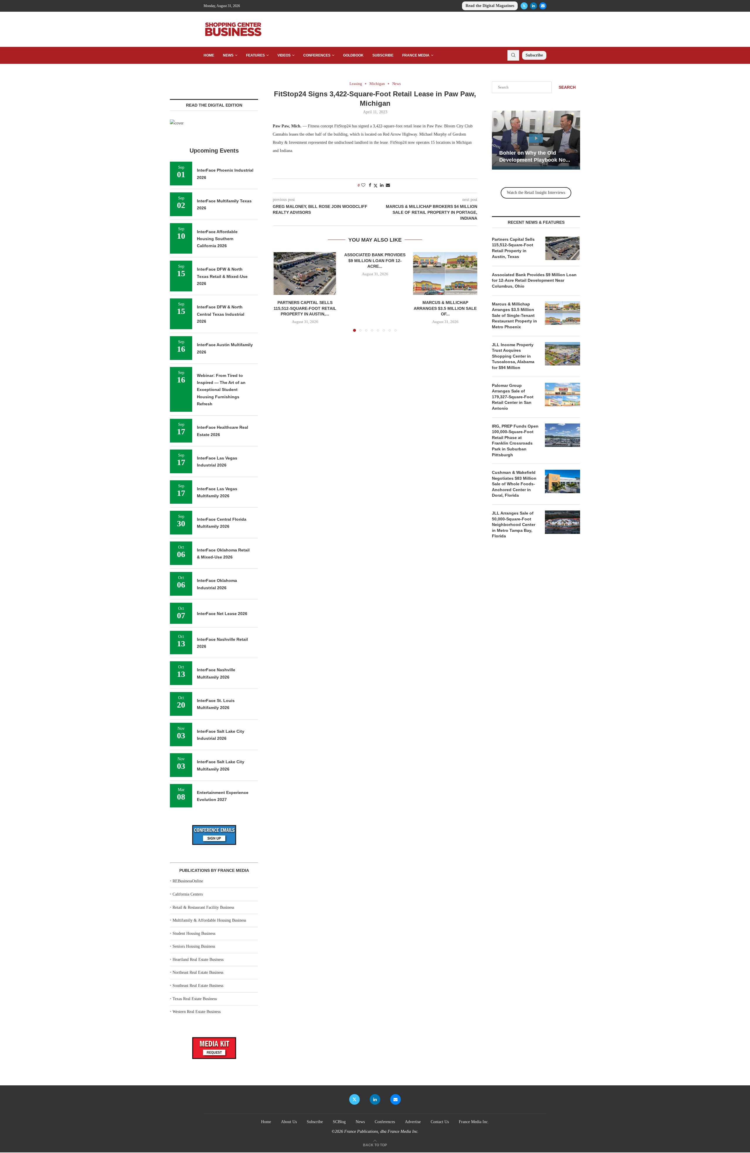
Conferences (316, 55)
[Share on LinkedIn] (381, 185)
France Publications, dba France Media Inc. (381, 1131)
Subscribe (382, 55)
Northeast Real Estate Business (198, 972)
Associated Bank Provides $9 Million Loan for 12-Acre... (374, 260)
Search (567, 87)
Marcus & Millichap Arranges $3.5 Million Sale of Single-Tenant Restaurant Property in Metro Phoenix (514, 315)
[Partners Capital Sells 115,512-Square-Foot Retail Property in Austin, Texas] (305, 273)
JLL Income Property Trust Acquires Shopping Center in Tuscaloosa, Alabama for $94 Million (513, 356)
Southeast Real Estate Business (198, 985)
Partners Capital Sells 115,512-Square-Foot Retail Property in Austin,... (305, 308)
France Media (415, 55)
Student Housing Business (194, 933)
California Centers (188, 894)
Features (255, 55)
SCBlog (339, 1122)
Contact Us (440, 1122)
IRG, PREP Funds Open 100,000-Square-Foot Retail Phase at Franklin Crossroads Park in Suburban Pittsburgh (515, 440)
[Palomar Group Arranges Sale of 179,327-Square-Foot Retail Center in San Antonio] (562, 394)
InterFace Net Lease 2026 (222, 613)
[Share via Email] (388, 185)
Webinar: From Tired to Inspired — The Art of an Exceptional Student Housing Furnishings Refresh (221, 389)
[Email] (542, 5)
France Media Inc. (474, 1122)
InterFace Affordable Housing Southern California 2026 (217, 238)
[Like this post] (363, 185)
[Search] (513, 55)
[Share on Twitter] (376, 185)
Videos (284, 55)
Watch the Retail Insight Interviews (536, 192)
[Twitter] (524, 5)
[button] (281, 292)
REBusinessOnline (188, 881)
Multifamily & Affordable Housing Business (209, 920)
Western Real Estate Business (197, 1011)
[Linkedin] (533, 5)
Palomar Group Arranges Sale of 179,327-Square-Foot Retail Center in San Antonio (512, 397)
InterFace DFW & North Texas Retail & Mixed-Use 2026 (222, 276)
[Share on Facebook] (370, 185)
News (228, 55)
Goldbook (353, 55)
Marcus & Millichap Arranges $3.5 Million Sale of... (445, 308)
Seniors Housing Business (194, 946)
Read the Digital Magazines (490, 6)
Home (209, 55)
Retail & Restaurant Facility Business (203, 907)
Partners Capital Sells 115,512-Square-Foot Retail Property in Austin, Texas (513, 248)
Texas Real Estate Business (195, 999)
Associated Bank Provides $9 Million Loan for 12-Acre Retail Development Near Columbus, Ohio (534, 280)
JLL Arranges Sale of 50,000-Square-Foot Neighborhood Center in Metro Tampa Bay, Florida (513, 524)
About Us (289, 1122)
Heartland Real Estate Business (198, 959)
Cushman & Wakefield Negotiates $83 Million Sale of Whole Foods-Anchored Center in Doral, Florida (514, 484)
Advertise (413, 1122)
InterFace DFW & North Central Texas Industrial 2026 (220, 314)
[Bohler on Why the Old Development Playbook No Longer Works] (536, 140)
